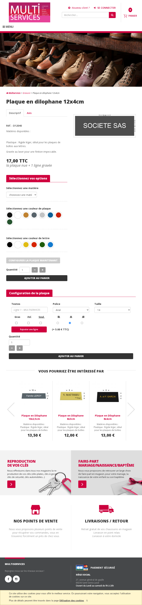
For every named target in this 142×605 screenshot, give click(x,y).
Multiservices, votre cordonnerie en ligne (29, 12)
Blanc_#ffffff (18, 215)
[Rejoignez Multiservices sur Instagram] (16, 579)
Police (56, 304)
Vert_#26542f (10, 222)
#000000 (10, 245)
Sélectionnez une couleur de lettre (28, 238)
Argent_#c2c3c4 (43, 215)
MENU (9, 27)
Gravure (26, 93)
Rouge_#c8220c (59, 215)
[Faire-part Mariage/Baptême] (82, 484)
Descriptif (15, 113)
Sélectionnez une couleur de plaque (28, 208)
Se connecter (106, 7)
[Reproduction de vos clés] (11, 484)
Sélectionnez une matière (22, 188)
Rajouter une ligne (29, 329)
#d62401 (35, 245)
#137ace (51, 245)
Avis (29, 113)
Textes (15, 304)
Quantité (11, 269)
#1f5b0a (43, 245)
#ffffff (18, 245)
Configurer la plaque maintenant (33, 260)
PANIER (132, 15)
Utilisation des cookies (71, 600)
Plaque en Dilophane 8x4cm (71, 417)
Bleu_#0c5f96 (51, 215)
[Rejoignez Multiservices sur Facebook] (8, 579)
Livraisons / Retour (106, 521)
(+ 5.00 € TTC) (60, 329)
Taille (97, 304)
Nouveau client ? (80, 7)
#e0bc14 (26, 245)
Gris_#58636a (35, 215)
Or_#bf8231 (26, 215)
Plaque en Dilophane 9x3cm (107, 417)
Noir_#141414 (10, 215)
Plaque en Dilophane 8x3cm (34, 417)
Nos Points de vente (36, 521)
